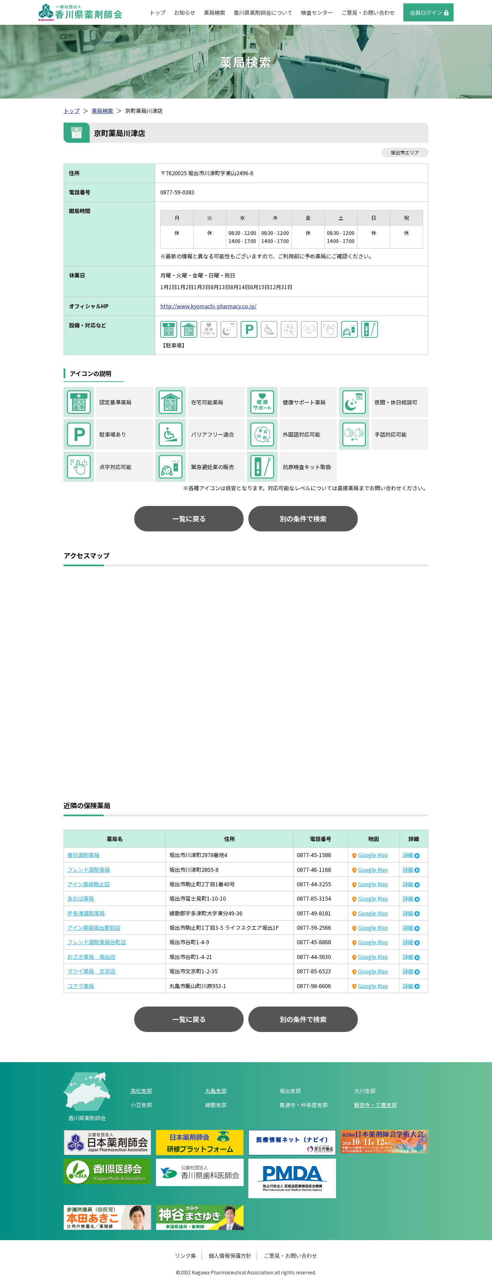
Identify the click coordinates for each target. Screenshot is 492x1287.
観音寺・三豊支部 (375, 1105)
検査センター (317, 12)
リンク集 (185, 1255)
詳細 (408, 855)
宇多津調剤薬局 (86, 913)
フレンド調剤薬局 (88, 869)
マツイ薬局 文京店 (91, 971)
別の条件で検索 (303, 518)
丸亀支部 (216, 1091)
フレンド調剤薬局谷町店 (96, 942)
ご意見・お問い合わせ (368, 12)
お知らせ (184, 12)
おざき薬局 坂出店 (91, 957)
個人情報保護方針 (230, 1255)
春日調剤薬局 (83, 855)
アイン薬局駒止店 (88, 884)
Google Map (373, 855)
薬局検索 (214, 12)
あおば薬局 (80, 898)
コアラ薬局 (80, 986)
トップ (158, 12)
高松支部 (141, 1091)
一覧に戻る (189, 518)
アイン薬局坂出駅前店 (93, 927)
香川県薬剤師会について (263, 12)
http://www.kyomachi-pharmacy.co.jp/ (208, 306)
